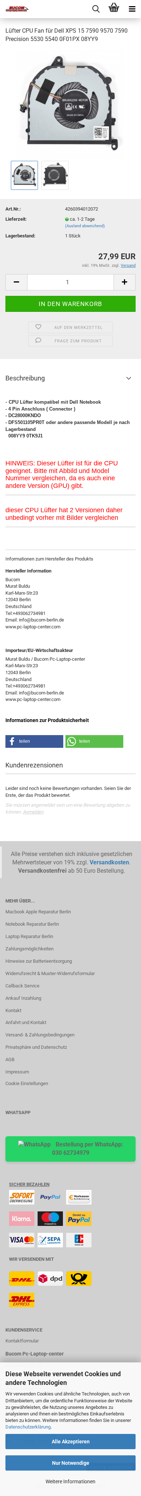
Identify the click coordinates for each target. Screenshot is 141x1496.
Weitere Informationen (70, 1481)
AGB (9, 1059)
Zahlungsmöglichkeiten (29, 948)
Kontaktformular (22, 1341)
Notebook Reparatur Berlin (32, 924)
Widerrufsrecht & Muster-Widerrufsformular (50, 973)
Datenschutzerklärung (28, 1427)
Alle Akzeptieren (71, 1441)
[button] (34, 741)
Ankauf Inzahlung (23, 998)
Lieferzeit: (16, 219)
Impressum (17, 1072)
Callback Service (22, 985)
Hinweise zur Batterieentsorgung (38, 961)
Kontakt (13, 1010)
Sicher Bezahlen (29, 1184)
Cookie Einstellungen (26, 1083)
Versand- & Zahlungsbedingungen (39, 1035)
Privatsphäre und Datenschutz (36, 1047)
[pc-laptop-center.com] (14, 9)
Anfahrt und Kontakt (25, 1022)
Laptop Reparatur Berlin (29, 936)
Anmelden (33, 812)
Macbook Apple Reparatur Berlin (38, 911)
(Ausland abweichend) (85, 226)
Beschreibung (25, 378)
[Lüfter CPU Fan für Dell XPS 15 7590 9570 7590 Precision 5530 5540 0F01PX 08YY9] (70, 104)
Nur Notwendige (70, 1463)
